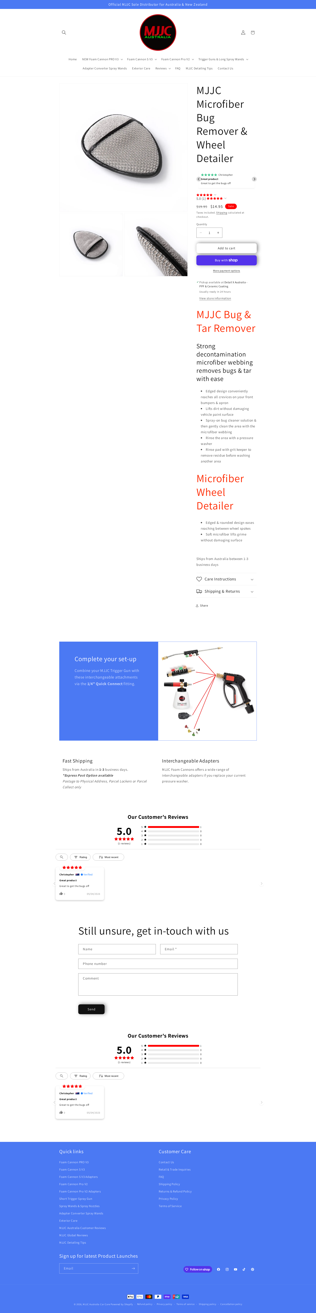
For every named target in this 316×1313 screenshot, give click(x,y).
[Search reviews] (62, 857)
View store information (215, 298)
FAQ (161, 1177)
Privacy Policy (168, 1199)
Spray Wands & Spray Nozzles (79, 1206)
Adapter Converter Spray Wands (81, 1213)
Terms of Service (170, 1206)
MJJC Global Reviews (73, 1235)
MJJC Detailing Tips (72, 1242)
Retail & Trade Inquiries (175, 1169)
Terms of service (185, 1304)
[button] (64, 32)
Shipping (221, 212)
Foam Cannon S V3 (72, 1169)
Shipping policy (207, 1304)
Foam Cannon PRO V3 (74, 1162)
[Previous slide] (198, 179)
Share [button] (204, 605)
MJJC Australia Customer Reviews (82, 1228)
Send (92, 1009)
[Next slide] (254, 179)
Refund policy (145, 1304)
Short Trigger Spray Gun (75, 1199)
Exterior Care (68, 1221)
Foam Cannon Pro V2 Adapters (80, 1191)
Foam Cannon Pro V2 (73, 1184)
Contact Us (166, 1162)
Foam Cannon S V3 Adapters (78, 1177)
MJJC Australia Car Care (96, 1304)
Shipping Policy (169, 1184)
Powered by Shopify (122, 1304)
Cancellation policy (231, 1304)
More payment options (226, 270)
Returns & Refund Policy (175, 1191)
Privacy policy (164, 1304)
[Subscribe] (133, 1268)
